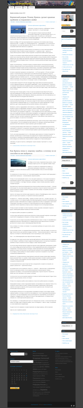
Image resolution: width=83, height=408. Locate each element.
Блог (25, 7)
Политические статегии (39, 380)
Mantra (45, 404)
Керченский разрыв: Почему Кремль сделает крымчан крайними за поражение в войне (32, 18)
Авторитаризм (41, 353)
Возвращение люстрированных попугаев (66, 124)
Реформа (43, 382)
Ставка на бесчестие (67, 67)
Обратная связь (26, 313)
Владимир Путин (16, 313)
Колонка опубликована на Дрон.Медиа (36, 25)
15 (26, 375)
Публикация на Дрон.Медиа (25, 21)
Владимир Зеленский (41, 358)
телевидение (36, 395)
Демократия (46, 364)
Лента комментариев (67, 175)
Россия (34, 145)
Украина (43, 390)
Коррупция (36, 371)
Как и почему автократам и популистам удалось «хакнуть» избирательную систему (68, 60)
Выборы (39, 362)
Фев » (15, 383)
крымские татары (40, 392)
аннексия (15, 145)
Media (36, 353)
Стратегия (42, 387)
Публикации (18, 7)
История (44, 369)
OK (71, 31)
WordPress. (50, 404)
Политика (18, 21)
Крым (42, 371)
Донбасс (42, 366)
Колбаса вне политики (67, 54)
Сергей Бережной (20, 3)
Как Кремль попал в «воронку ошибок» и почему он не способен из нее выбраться (33, 152)
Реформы (36, 384)
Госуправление (45, 362)
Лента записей (66, 173)
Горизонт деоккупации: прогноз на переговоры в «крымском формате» (68, 110)
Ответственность (23, 145)
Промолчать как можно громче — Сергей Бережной (68, 142)
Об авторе (31, 7)
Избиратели (39, 369)
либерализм (47, 392)
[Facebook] (71, 3)
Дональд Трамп (36, 366)
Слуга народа (36, 387)
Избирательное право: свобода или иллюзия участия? (68, 50)
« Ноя (12, 383)
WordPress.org (66, 177)
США (47, 384)
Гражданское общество (38, 364)
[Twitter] (74, 3)
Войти (64, 170)
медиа (34, 394)
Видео (45, 355)
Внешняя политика (44, 360)
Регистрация (65, 168)
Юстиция (35, 392)
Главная (11, 7)
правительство (39, 393)
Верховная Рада (38, 355)
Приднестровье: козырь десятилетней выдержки (68, 92)
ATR (34, 353)
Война (18, 145)
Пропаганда (29, 145)
